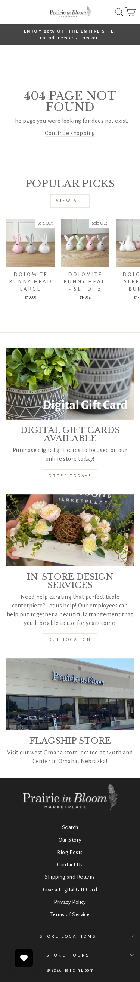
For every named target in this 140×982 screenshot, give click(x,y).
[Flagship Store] (70, 694)
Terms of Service (70, 914)
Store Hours (68, 955)
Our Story (70, 840)
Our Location (70, 639)
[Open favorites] (24, 958)
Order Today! (70, 475)
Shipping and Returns (70, 877)
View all (70, 200)
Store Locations (68, 936)
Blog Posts (70, 852)
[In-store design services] (70, 530)
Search (70, 827)
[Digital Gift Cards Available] (70, 384)
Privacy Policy (70, 902)
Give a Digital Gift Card (70, 890)
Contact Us (70, 864)
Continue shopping (70, 133)
